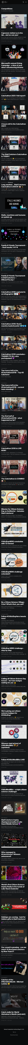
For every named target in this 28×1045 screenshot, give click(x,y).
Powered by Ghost (14, 1034)
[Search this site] (23, 2)
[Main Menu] (26, 2)
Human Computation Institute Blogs (12, 1029)
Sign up (14, 1032)
